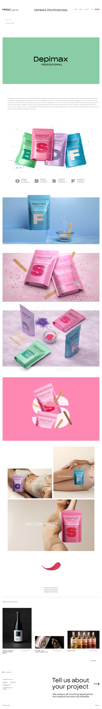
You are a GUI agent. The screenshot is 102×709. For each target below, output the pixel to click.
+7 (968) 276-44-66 (8, 679)
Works (75, 9)
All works (93, 660)
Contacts (86, 9)
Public (80, 9)
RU (92, 9)
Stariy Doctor (72, 650)
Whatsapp (13, 682)
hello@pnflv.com (7, 685)
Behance (97, 705)
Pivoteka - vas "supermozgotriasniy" (41, 651)
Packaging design (25, 650)
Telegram (5, 682)
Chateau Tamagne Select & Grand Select (8, 652)
